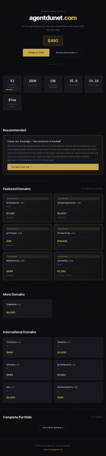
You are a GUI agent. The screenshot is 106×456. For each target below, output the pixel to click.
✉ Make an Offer (36, 52)
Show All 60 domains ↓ (53, 427)
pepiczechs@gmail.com (53, 449)
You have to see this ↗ (21, 167)
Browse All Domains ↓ (67, 52)
